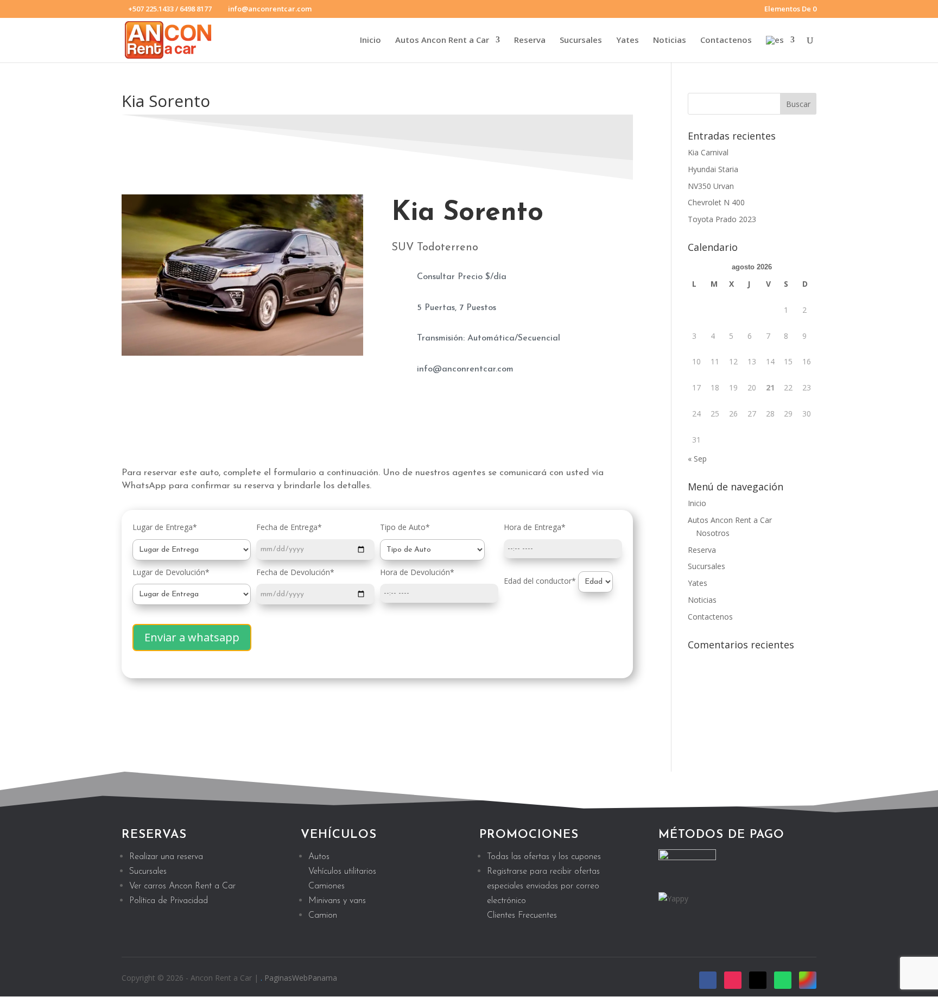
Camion (322, 915)
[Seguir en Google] (807, 980)
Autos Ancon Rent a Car (442, 40)
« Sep (697, 458)
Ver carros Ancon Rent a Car (182, 886)
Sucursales (581, 40)
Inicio (370, 40)
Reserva (530, 40)
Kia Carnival (708, 152)
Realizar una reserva (166, 857)
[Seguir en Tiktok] (757, 980)
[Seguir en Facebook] (708, 980)
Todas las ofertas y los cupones (544, 857)
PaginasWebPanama (300, 978)
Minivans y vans (337, 901)
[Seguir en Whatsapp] (782, 980)
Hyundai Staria (713, 169)
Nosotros (713, 533)
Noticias (669, 40)
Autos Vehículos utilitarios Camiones (342, 872)
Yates (627, 40)
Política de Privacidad (168, 901)
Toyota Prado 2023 (722, 219)
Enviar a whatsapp (191, 637)
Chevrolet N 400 (716, 202)
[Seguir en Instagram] (732, 980)
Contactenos (726, 40)
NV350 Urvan (711, 186)
